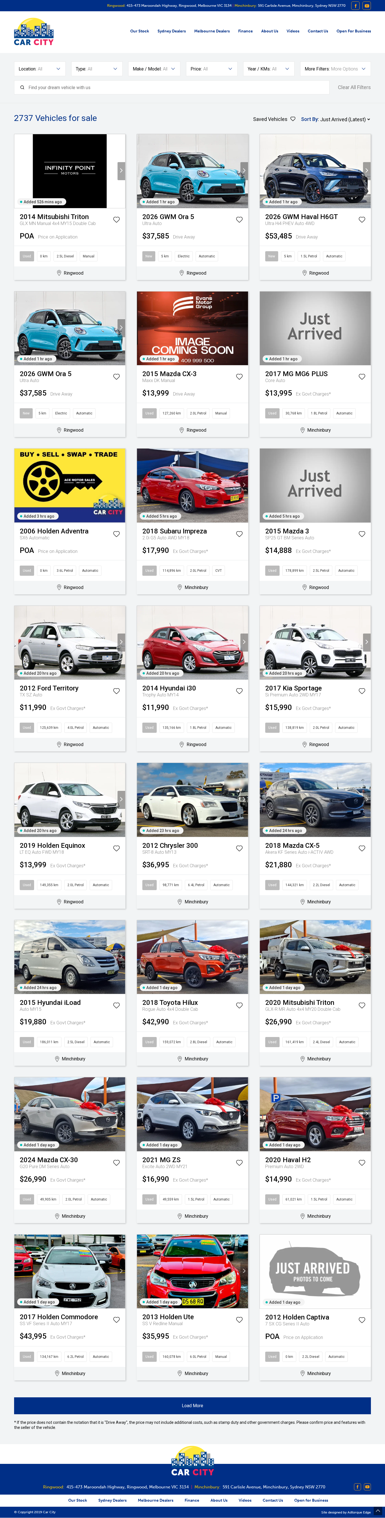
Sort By (309, 119)
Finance (245, 31)
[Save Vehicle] (116, 221)
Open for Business (354, 31)
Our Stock (139, 31)
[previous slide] (18, 171)
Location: (27, 69)
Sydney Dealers (172, 31)
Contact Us (318, 31)
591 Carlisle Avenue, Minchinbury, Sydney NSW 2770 (301, 5)
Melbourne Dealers (212, 31)
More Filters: (317, 69)
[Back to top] (378, 1511)
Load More (192, 1405)
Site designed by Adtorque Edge (346, 1512)
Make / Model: (147, 69)
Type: (81, 69)
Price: (196, 69)
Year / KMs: (259, 69)
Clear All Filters (354, 87)
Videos (293, 31)
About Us (269, 31)
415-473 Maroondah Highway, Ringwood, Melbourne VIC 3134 (179, 5)
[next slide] (121, 171)
